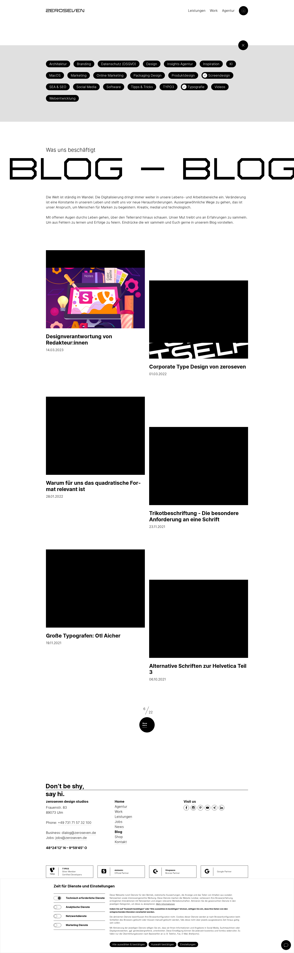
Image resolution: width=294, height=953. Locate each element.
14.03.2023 (79, 342)
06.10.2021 (197, 672)
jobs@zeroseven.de (71, 838)
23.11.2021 (194, 519)
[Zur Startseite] (65, 10)
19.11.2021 (83, 638)
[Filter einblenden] (243, 45)
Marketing (79, 75)
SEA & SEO (57, 87)
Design (151, 64)
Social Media (86, 87)
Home (119, 801)
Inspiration (211, 64)
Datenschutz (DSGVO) (118, 64)
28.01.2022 (93, 489)
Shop (119, 837)
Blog (118, 832)
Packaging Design (148, 75)
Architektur (58, 64)
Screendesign (219, 75)
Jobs (118, 822)
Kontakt (121, 842)
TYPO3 (168, 87)
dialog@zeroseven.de (79, 833)
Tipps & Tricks (142, 87)
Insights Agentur (180, 64)
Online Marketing (110, 75)
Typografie (196, 87)
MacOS (55, 75)
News (119, 827)
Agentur (228, 11)
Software (113, 87)
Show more (144, 724)
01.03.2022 (197, 369)
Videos (220, 87)
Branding (84, 64)
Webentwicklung (62, 98)
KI (231, 64)
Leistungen (196, 11)
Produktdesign (183, 75)
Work (214, 11)
